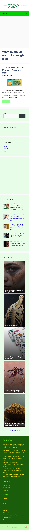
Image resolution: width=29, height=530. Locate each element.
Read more (6, 102)
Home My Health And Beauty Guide (13, 515)
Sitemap (5, 498)
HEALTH (6, 148)
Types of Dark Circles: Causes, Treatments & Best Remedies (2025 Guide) (13, 470)
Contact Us (6, 510)
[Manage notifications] (26, 527)
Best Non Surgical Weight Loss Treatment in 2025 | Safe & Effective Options (13, 464)
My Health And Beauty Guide (14, 526)
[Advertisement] (14, 31)
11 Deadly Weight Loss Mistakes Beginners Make (13, 70)
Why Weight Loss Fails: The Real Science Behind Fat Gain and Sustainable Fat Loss (14, 452)
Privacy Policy (7, 517)
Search (5, 113)
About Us (5, 507)
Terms (4, 520)
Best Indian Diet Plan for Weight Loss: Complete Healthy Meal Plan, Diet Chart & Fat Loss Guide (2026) (14, 446)
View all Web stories (14, 430)
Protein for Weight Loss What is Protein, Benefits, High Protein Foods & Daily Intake (14, 458)
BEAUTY (6, 146)
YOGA (5, 151)
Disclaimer (6, 512)
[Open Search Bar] (27, 13)
